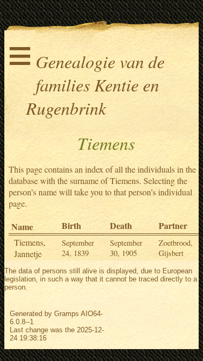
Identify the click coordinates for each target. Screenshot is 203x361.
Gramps (66, 314)
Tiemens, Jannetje (29, 248)
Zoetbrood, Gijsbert (176, 248)
